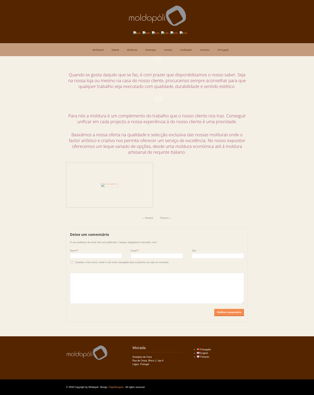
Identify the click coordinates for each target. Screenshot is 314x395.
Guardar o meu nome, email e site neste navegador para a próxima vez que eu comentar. (122, 262)
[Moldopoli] (157, 15)
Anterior (147, 218)
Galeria (115, 49)
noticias (168, 49)
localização (186, 49)
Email (134, 250)
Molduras (132, 49)
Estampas (150, 49)
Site (194, 250)
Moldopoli (98, 49)
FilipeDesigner (116, 387)
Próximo (166, 218)
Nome (74, 250)
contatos (205, 49)
